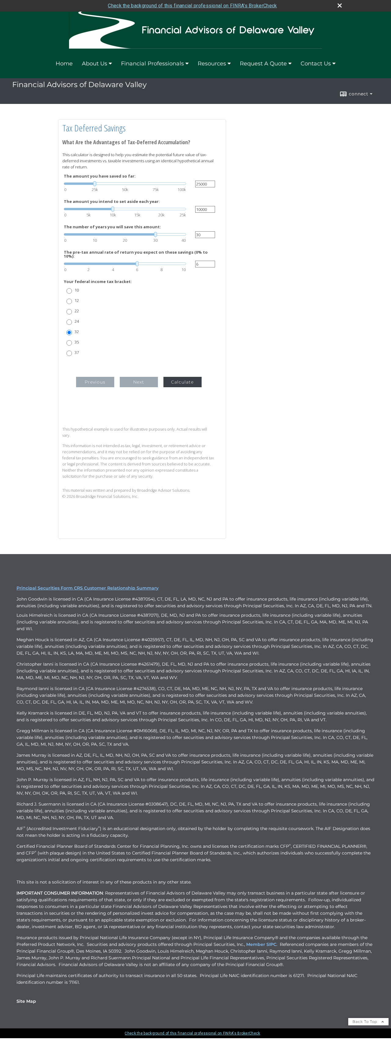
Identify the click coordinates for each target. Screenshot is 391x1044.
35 (77, 342)
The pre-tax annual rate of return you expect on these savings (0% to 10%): (136, 254)
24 (77, 321)
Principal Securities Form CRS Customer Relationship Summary (87, 588)
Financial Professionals (152, 63)
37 (77, 353)
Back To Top (365, 1021)
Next (138, 382)
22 (77, 311)
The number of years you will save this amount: (112, 227)
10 (77, 290)
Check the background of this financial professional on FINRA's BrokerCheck (192, 6)
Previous (95, 382)
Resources (212, 63)
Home (64, 63)
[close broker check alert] (339, 5)
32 (77, 332)
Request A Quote (263, 63)
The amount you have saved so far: (100, 176)
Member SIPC (261, 944)
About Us (94, 63)
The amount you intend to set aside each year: (112, 202)
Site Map (26, 1001)
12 (77, 301)
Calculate (182, 382)
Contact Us (316, 63)
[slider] (125, 183)
